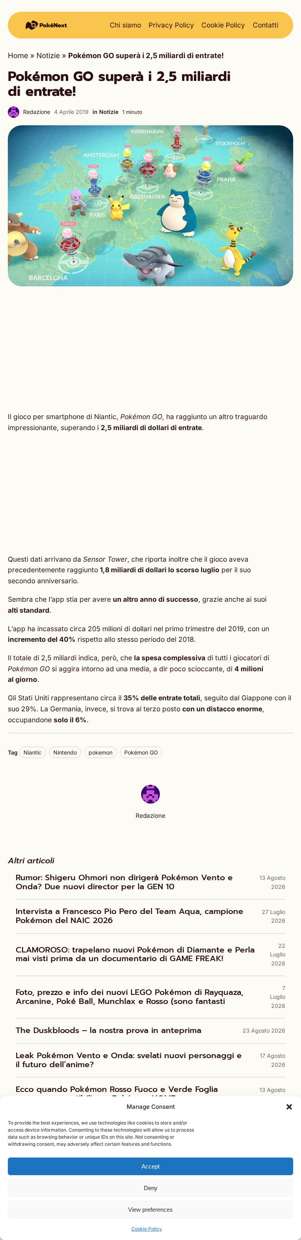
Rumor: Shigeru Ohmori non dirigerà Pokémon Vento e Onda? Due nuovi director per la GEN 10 (124, 882)
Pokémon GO (141, 752)
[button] (289, 1107)
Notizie (48, 55)
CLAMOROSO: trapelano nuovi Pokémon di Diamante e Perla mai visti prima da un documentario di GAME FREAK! (135, 954)
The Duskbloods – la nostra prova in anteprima (108, 1030)
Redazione (36, 111)
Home (18, 55)
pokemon (100, 752)
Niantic (33, 752)
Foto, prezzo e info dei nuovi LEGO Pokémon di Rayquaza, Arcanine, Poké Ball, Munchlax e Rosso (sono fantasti (129, 997)
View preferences (150, 1209)
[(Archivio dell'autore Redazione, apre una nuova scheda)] (150, 801)
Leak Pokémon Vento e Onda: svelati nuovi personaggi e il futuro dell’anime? (129, 1060)
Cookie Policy (146, 1229)
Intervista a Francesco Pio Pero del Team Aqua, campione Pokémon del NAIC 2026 (129, 916)
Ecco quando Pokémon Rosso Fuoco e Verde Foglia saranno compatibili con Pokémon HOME (117, 1094)
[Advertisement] (150, 349)
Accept (150, 1166)
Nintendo (65, 752)
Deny (151, 1188)
